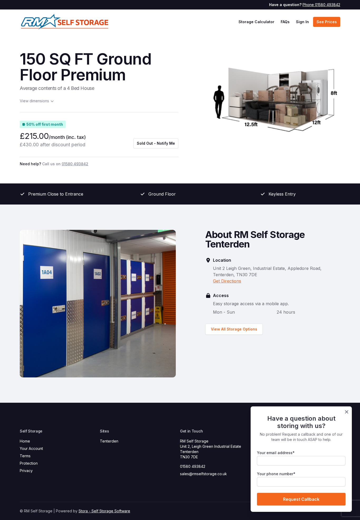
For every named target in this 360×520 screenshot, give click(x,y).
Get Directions (227, 281)
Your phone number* (276, 474)
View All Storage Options (234, 329)
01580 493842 (192, 466)
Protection (29, 463)
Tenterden (109, 441)
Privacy (26, 470)
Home (25, 441)
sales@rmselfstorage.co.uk (203, 474)
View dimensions (34, 101)
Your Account (31, 448)
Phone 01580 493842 (321, 4)
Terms (25, 456)
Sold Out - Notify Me (156, 143)
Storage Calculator (256, 22)
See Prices (327, 22)
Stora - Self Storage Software (104, 511)
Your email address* (276, 452)
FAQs (285, 22)
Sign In (302, 22)
